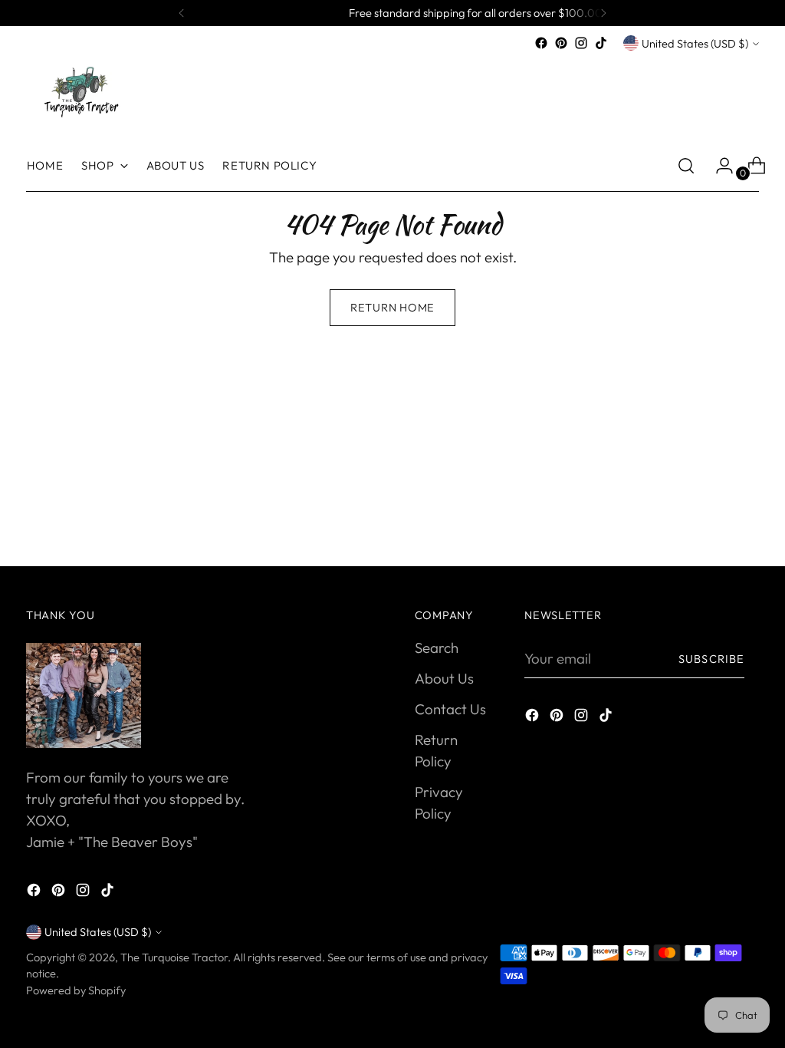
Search (436, 647)
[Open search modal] (686, 165)
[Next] (603, 13)
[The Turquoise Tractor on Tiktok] (601, 43)
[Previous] (182, 13)
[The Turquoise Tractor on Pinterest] (561, 43)
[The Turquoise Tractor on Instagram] (581, 43)
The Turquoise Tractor (174, 957)
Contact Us (450, 709)
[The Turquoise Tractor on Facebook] (541, 43)
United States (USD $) (695, 43)
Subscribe (711, 658)
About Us (444, 678)
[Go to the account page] (718, 165)
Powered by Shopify (76, 990)
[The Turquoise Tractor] (79, 90)
